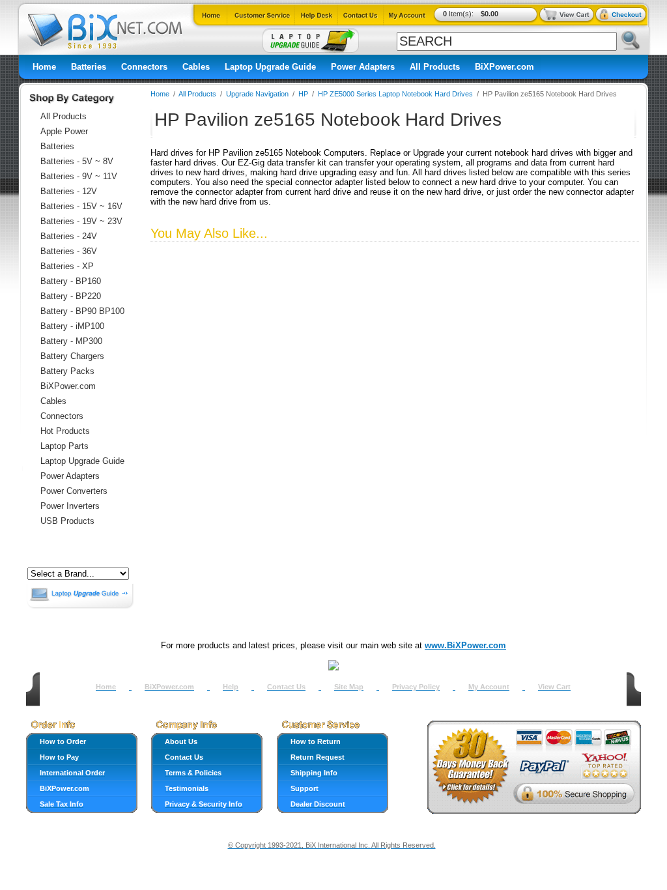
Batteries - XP (67, 266)
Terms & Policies (193, 773)
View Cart (554, 687)
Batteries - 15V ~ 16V (81, 206)
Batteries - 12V (68, 191)
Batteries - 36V (68, 251)
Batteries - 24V (68, 236)
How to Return (316, 741)
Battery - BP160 (70, 281)
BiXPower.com (504, 67)
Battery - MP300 (71, 341)
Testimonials (186, 788)
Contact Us (286, 687)
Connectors (144, 67)
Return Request (318, 757)
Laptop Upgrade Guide (270, 67)
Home (44, 67)
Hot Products (65, 431)
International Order (72, 773)
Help (230, 687)
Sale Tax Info (61, 804)
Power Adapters (363, 67)
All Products (435, 67)
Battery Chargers (72, 356)
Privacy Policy (416, 687)
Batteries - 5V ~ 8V (76, 161)
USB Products (67, 521)
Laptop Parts (64, 446)
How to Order (63, 741)
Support (305, 788)
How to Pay (59, 757)
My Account (488, 687)
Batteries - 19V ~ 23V (81, 221)
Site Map (348, 687)
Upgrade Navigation (257, 94)
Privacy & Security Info (203, 804)
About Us (181, 741)
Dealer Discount (318, 804)
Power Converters (73, 491)
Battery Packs (67, 371)
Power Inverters (70, 506)
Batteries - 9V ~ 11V (78, 176)
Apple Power (64, 131)
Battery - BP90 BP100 (82, 311)
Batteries (88, 67)
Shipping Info (314, 773)
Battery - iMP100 (72, 326)
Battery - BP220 (70, 296)
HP (303, 94)
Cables (196, 67)
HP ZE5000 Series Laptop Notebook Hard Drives (395, 94)
